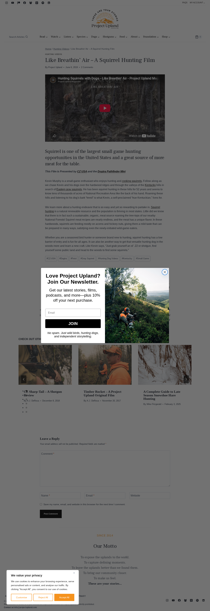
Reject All (43, 597)
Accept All (64, 597)
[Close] (75, 573)
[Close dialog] (165, 272)
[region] (43, 587)
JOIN (73, 323)
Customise (21, 597)
